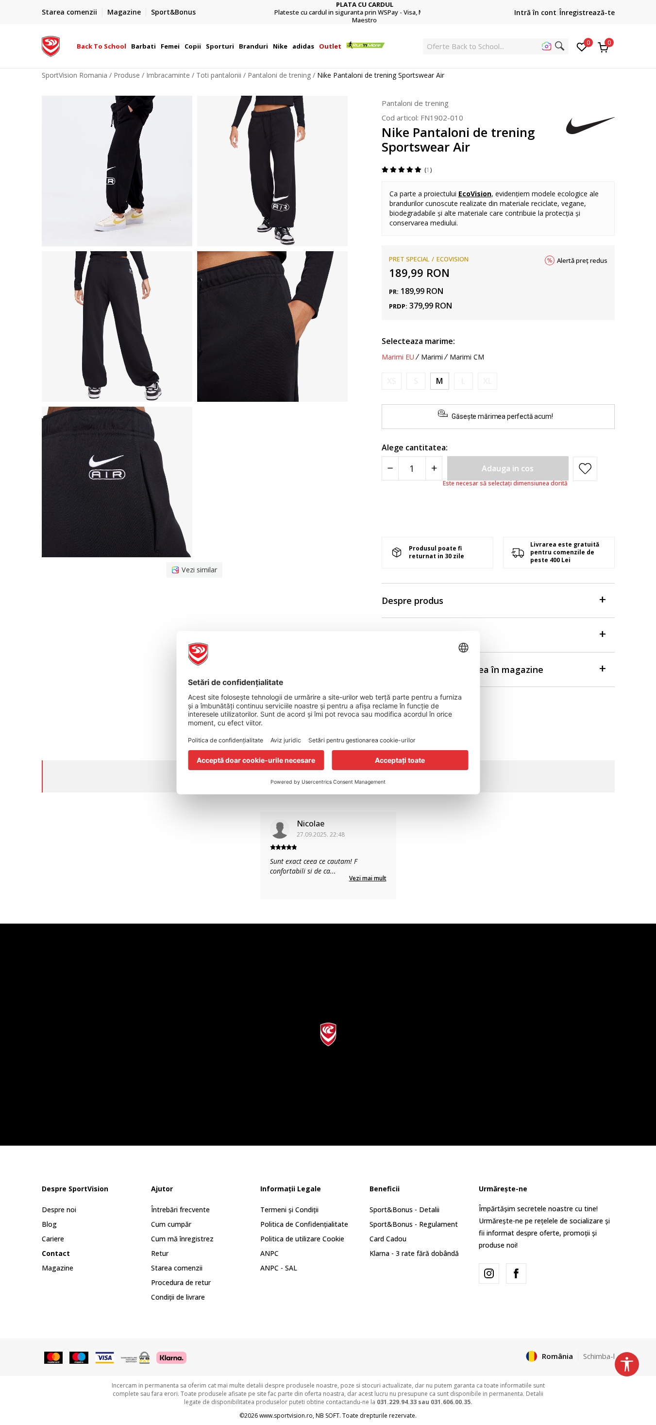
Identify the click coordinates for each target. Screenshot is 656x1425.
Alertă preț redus (582, 260)
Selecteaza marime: (418, 341)
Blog (49, 1224)
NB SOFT (327, 1415)
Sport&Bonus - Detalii (404, 1209)
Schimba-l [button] (599, 1356)
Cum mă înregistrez (182, 1238)
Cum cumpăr (171, 1224)
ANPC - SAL (278, 1267)
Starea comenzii (176, 1267)
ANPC (269, 1253)
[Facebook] (516, 1273)
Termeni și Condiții (289, 1209)
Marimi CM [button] (467, 357)
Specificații (405, 635)
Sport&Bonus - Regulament (414, 1224)
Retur (159, 1253)
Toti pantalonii (218, 75)
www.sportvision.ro (286, 1415)
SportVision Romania (74, 75)
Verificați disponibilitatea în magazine (462, 669)
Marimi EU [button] (398, 357)
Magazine (57, 1267)
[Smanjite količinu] (390, 468)
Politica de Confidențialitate (304, 1224)
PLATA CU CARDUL (328, 4)
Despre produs (412, 600)
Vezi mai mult (368, 878)
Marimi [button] (432, 357)
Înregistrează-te (587, 12)
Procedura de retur (181, 1282)
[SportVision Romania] (51, 45)
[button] (128, 46)
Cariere (53, 1238)
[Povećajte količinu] (433, 468)
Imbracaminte (168, 75)
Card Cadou (388, 1238)
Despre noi (59, 1209)
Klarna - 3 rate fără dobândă (414, 1253)
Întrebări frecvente (180, 1209)
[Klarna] (171, 1357)
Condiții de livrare (178, 1297)
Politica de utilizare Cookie (302, 1238)
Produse (127, 75)
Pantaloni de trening (279, 75)
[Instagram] (489, 1273)
